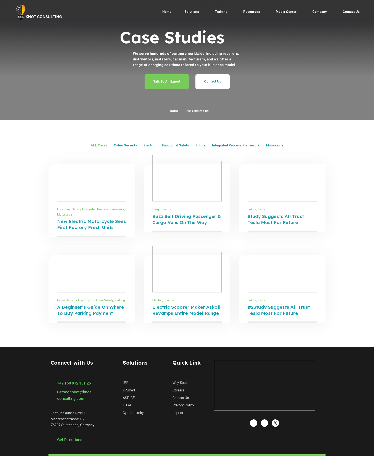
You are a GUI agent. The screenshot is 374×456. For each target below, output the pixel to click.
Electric (167, 209)
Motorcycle (64, 214)
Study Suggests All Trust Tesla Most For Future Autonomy (276, 222)
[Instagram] (253, 423)
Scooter (169, 300)
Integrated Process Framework (103, 209)
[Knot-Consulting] (38, 12)
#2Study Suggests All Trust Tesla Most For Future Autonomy (279, 313)
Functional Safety (69, 209)
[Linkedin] (264, 423)
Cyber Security (67, 300)
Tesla (261, 209)
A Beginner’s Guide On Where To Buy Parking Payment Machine (90, 313)
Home (174, 111)
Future (252, 209)
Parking (119, 300)
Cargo (156, 209)
